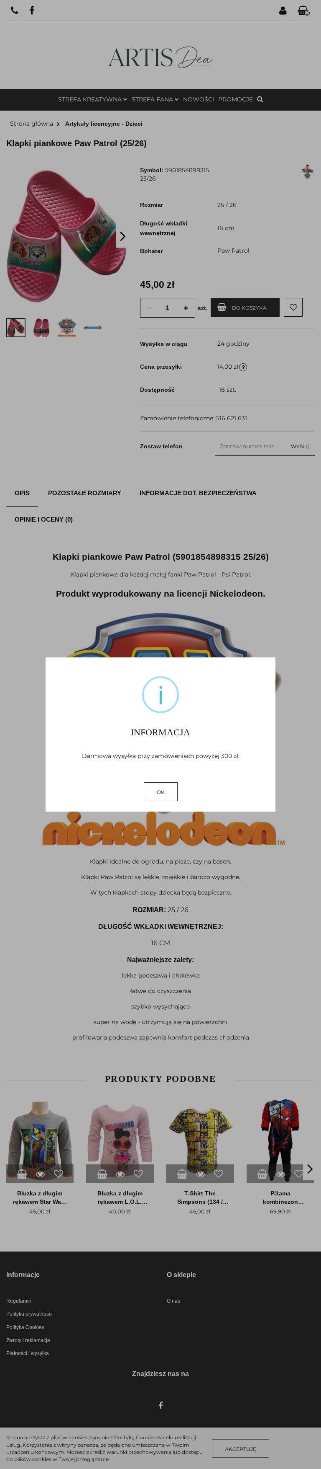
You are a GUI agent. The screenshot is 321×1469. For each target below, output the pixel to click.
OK (161, 792)
